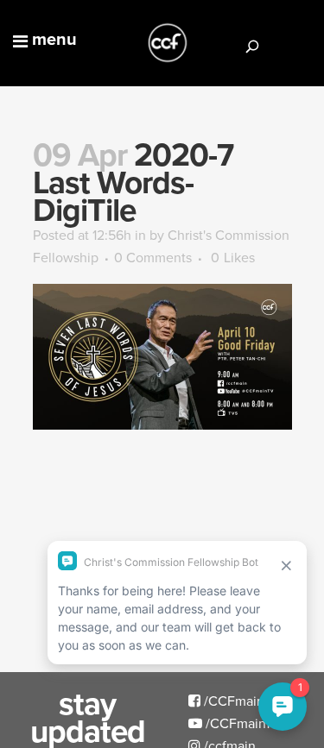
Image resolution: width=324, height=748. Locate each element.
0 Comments (153, 257)
